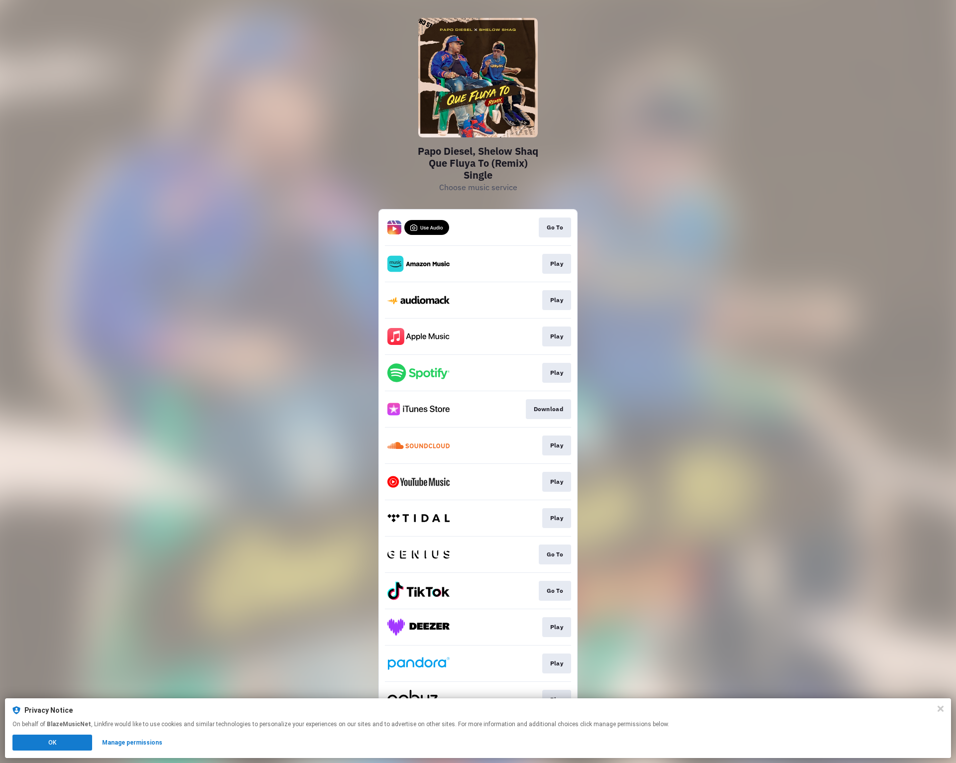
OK (52, 742)
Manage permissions (132, 742)
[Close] (941, 709)
